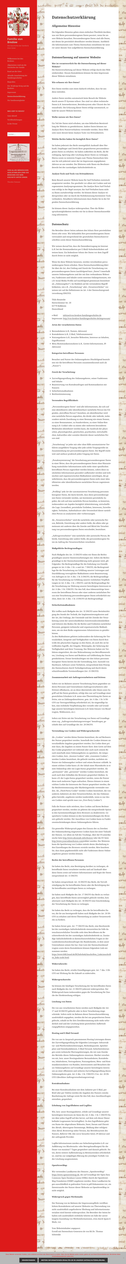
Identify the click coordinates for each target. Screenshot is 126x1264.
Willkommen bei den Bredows (15, 60)
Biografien (11, 82)
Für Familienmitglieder (16, 100)
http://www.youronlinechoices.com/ (67, 841)
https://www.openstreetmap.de (65, 1174)
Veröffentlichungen (14, 120)
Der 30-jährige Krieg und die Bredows (18, 87)
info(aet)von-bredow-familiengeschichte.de (82, 315)
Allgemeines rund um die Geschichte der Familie (16, 66)
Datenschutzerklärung (16, 96)
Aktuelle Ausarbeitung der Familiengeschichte (17, 76)
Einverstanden (28, 1260)
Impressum (11, 92)
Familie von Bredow (15, 40)
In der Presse (12, 124)
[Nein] (124, 1258)
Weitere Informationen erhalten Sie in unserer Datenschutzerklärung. (73, 1260)
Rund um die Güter (14, 71)
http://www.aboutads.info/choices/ (78, 838)
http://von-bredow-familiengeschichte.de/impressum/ (86, 318)
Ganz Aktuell (12, 116)
